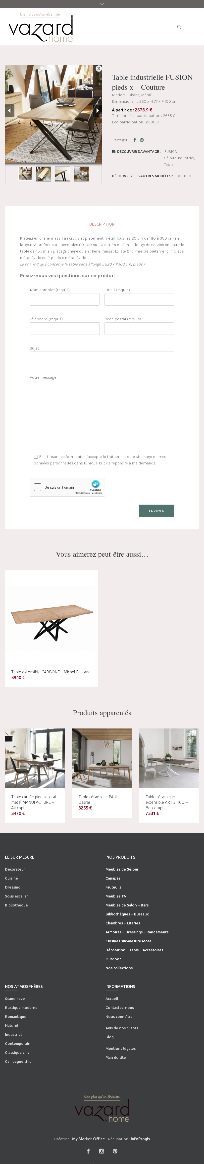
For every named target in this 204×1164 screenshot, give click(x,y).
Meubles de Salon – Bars (127, 905)
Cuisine (11, 878)
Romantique (15, 1016)
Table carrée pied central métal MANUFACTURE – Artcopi (33, 802)
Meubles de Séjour (122, 869)
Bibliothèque (16, 905)
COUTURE (184, 176)
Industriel (13, 1034)
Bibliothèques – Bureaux (127, 914)
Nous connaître (119, 1016)
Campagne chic (18, 1061)
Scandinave (15, 998)
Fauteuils (113, 887)
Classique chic (17, 1052)
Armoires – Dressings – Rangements (136, 932)
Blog (109, 1037)
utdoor (114, 959)
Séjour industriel (179, 158)
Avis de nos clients (121, 1028)
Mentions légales (120, 1048)
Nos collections (119, 968)
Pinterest (142, 140)
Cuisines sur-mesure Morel (129, 941)
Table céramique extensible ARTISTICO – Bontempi (167, 802)
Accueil (111, 998)
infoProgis (140, 1139)
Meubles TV (115, 896)
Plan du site (115, 1057)
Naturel (11, 1025)
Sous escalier (16, 896)
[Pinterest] (115, 1151)
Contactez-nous (119, 1007)
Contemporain (17, 1043)
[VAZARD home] (102, 1108)
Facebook (136, 140)
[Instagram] (101, 1151)
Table (168, 164)
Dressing (12, 887)
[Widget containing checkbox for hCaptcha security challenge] (67, 487)
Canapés (112, 878)
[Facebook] (88, 1151)
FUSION (170, 151)
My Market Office (88, 1139)
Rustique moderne (21, 1007)
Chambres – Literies (122, 923)
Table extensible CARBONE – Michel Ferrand (51, 672)
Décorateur (15, 869)
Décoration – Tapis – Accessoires (134, 950)
